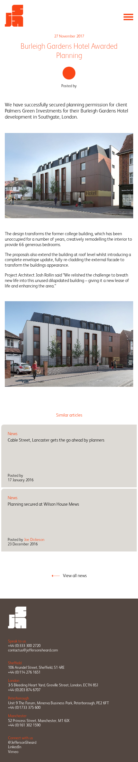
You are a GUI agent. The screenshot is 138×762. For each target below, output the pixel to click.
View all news (75, 575)
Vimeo (13, 752)
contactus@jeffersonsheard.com (33, 650)
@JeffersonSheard (22, 742)
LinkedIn (14, 747)
